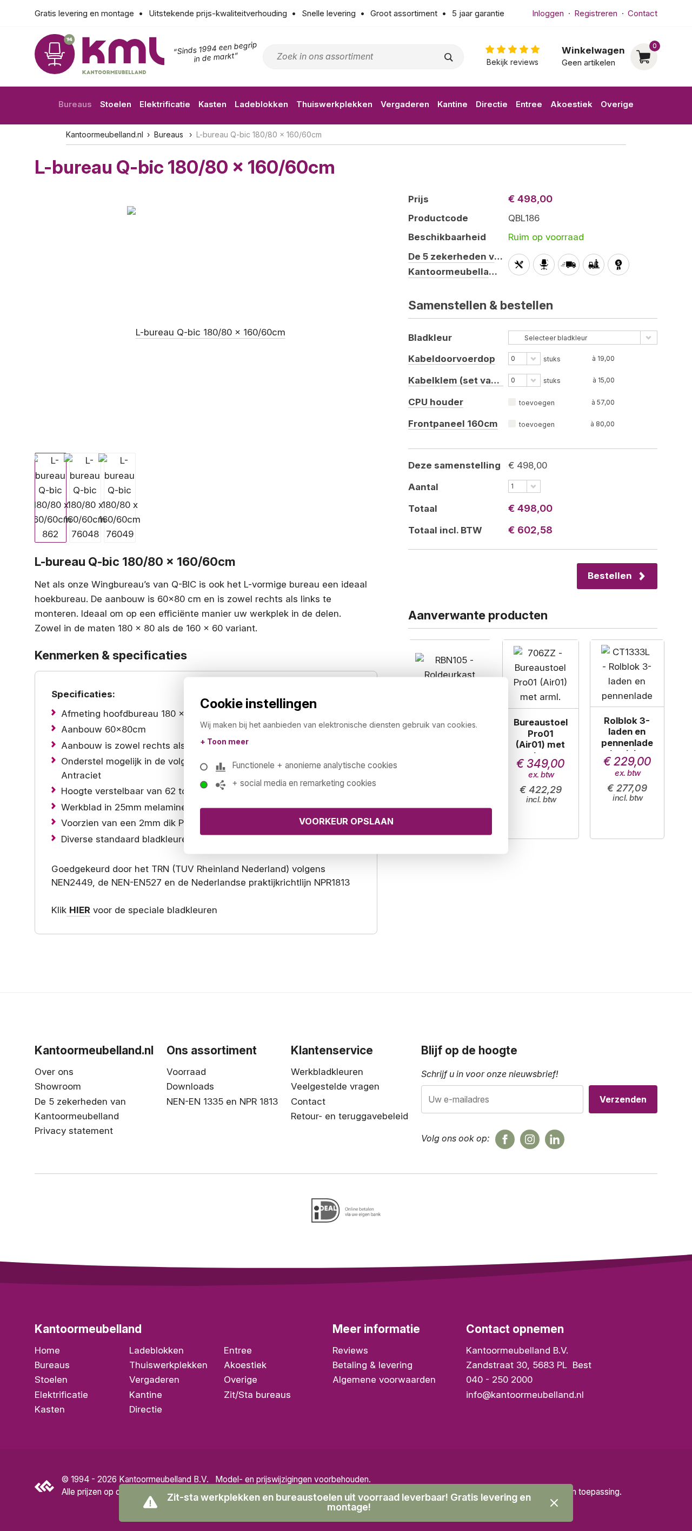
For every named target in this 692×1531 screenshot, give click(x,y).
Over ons (54, 1071)
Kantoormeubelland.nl (104, 134)
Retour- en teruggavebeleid (349, 1116)
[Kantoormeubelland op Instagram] (530, 1139)
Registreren (595, 13)
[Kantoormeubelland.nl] (99, 54)
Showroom (58, 1086)
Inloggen (548, 13)
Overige (617, 104)
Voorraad (186, 1071)
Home (47, 1350)
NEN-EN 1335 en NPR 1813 (222, 1101)
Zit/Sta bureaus (257, 1394)
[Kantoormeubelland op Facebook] (505, 1139)
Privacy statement (74, 1130)
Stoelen (115, 104)
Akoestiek (571, 104)
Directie (492, 104)
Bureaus (75, 104)
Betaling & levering (372, 1365)
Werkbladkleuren (327, 1071)
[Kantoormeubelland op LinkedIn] (554, 1139)
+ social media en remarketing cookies (304, 783)
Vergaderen (405, 104)
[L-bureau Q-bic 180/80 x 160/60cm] (206, 318)
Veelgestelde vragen (335, 1086)
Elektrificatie (164, 104)
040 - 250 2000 (499, 1379)
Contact (642, 13)
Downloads (190, 1086)
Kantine (452, 104)
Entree (529, 104)
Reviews (350, 1350)
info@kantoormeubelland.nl (525, 1394)
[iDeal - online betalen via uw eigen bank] (345, 1210)
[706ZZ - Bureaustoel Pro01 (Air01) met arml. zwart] (540, 739)
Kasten (212, 104)
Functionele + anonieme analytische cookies (314, 765)
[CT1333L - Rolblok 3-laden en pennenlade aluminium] (627, 739)
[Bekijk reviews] (512, 56)
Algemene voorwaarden (384, 1379)
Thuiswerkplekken (334, 104)
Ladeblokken (261, 104)
